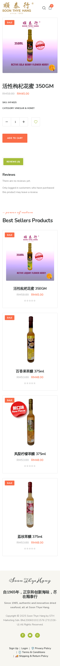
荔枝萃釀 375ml (30, 536)
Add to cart (15, 138)
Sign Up (13, 648)
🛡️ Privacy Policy (41, 648)
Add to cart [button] (32, 258)
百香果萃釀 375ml (30, 371)
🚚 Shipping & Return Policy (31, 656)
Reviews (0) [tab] (13, 161)
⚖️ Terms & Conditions (31, 652)
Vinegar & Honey (25, 108)
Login (24, 648)
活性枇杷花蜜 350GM (30, 288)
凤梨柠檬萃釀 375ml (30, 453)
